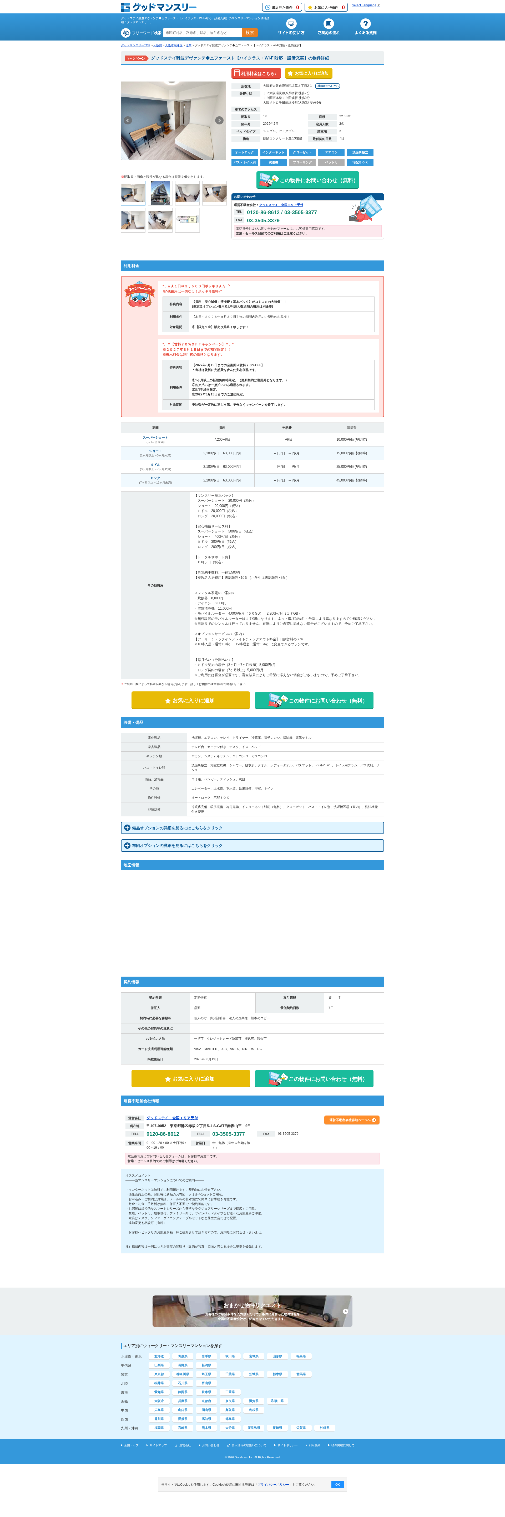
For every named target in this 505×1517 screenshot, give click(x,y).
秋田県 (230, 1356)
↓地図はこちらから (327, 85)
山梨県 (159, 1365)
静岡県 (183, 1392)
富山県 (206, 1383)
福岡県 (159, 1428)
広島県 (159, 1410)
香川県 (159, 1419)
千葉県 (230, 1374)
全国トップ (131, 1445)
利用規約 (314, 1445)
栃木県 (277, 1374)
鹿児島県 (254, 1428)
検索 (250, 32)
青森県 (183, 1356)
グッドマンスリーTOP (135, 45)
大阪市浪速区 (174, 45)
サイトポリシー (287, 1445)
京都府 (206, 1401)
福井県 (159, 1383)
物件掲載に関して (343, 1445)
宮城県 (254, 1356)
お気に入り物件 (329, 7)
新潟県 (206, 1365)
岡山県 (206, 1410)
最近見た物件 (285, 7)
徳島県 (230, 1419)
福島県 (301, 1356)
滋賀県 (254, 1401)
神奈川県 (182, 1374)
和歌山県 (277, 1401)
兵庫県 (183, 1401)
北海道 (159, 1356)
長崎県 (277, 1428)
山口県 (183, 1410)
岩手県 (206, 1356)
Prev (128, 120)
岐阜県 (206, 1392)
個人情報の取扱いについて (249, 1445)
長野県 (183, 1365)
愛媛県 (183, 1419)
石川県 (183, 1383)
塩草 (188, 45)
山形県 (277, 1356)
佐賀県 (301, 1428)
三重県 (230, 1392)
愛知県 (159, 1392)
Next (219, 120)
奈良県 (230, 1401)
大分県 (230, 1428)
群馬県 (301, 1374)
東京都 (159, 1374)
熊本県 (206, 1428)
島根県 (254, 1410)
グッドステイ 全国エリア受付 (281, 205)
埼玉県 (206, 1374)
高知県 (206, 1419)
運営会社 (185, 1445)
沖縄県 (325, 1428)
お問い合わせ (210, 1445)
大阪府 (157, 45)
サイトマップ (158, 1445)
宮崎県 (183, 1428)
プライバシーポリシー (273, 1484)
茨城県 (254, 1374)
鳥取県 (230, 1410)
